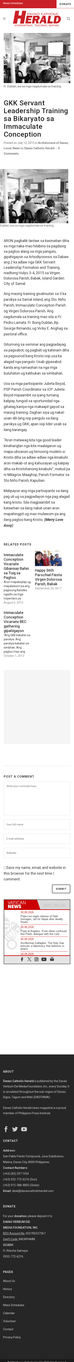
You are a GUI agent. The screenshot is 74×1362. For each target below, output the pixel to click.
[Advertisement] (37, 707)
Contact (8, 1329)
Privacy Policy (12, 1337)
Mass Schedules (13, 3)
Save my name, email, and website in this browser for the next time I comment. (35, 873)
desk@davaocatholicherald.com (33, 1191)
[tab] (20, 904)
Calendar (9, 1313)
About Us (9, 1281)
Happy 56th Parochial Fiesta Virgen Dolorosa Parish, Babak (48, 577)
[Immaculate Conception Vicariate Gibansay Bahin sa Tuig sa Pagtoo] (19, 578)
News (16, 148)
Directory (9, 1297)
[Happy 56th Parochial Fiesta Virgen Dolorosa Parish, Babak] (48, 558)
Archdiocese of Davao (53, 143)
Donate (65, 4)
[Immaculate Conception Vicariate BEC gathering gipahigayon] (19, 633)
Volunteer (9, 1321)
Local (7, 148)
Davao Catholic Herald (39, 148)
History (7, 1289)
